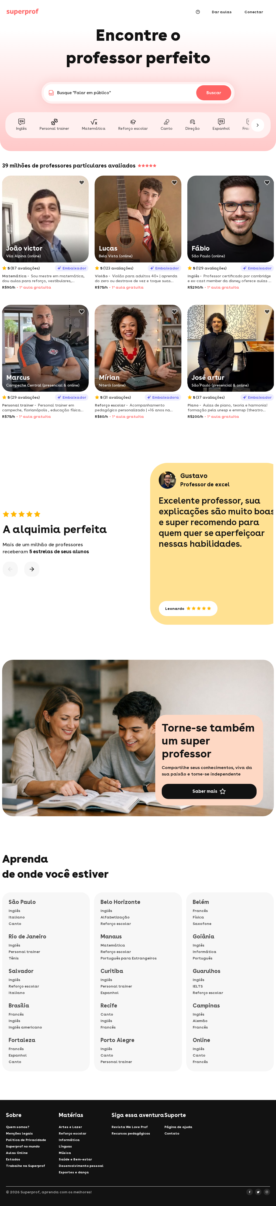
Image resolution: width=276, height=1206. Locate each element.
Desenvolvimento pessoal (81, 1166)
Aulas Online (17, 1153)
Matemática (113, 945)
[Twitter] (258, 1192)
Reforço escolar (24, 986)
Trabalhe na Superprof (25, 1166)
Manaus (111, 936)
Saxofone (202, 923)
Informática (204, 951)
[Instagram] (267, 1192)
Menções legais (19, 1133)
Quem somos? (17, 1127)
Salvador (21, 971)
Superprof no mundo (23, 1146)
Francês (16, 1014)
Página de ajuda (178, 1127)
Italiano (17, 917)
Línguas (65, 1146)
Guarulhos (206, 971)
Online (201, 1040)
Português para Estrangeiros (129, 958)
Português (202, 958)
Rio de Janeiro (27, 936)
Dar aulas (222, 12)
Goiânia (203, 936)
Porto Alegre (117, 1040)
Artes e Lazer (70, 1127)
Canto (15, 923)
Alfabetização (115, 917)
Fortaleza (22, 1040)
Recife (109, 1005)
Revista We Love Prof (130, 1127)
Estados (13, 1159)
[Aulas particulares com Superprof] (22, 12)
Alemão (200, 1021)
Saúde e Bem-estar (75, 1159)
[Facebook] (249, 1192)
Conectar (253, 12)
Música (65, 1153)
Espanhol (18, 1055)
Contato (171, 1133)
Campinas (206, 1005)
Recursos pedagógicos (131, 1133)
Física (198, 917)
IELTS (198, 986)
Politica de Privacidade (26, 1140)
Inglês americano (25, 1027)
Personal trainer (24, 951)
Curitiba (112, 971)
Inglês (14, 910)
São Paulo (22, 902)
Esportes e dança (74, 1172)
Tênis (14, 958)
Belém (201, 902)
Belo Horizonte (120, 902)
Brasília (19, 1005)
